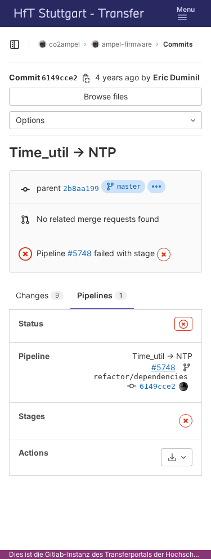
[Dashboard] (79, 13)
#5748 (80, 253)
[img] (156, 186)
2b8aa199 (81, 188)
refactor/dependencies (140, 376)
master (129, 186)
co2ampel (64, 44)
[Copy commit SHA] (86, 78)
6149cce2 (158, 386)
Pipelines (100, 295)
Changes (37, 295)
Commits (178, 44)
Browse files (106, 96)
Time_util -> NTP (162, 356)
